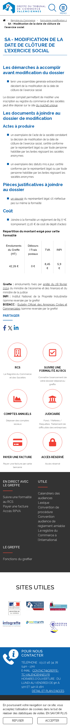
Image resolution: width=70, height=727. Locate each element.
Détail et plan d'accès (48, 691)
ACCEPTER (52, 720)
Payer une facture (15, 506)
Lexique (43, 503)
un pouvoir (17, 198)
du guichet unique (47, 105)
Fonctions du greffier (17, 559)
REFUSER (18, 720)
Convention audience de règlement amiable (51, 521)
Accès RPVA (12, 511)
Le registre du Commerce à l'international (48, 535)
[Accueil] (4, 20)
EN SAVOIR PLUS (56, 713)
